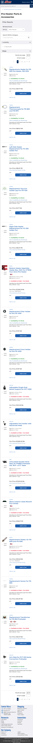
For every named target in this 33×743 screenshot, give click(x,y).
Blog (2, 721)
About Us (3, 732)
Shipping (19, 713)
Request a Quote (22, 708)
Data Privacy (21, 733)
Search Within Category (10, 35)
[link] (13, 62)
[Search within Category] (28, 37)
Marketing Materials (7, 724)
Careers (3, 733)
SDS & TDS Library (6, 725)
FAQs (2, 722)
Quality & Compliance (7, 727)
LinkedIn (19, 721)
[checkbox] (3, 46)
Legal (19, 732)
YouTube (19, 724)
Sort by (5, 29)
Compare (5, 74)
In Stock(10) (7, 46)
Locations (4, 735)
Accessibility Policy (23, 735)
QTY (10, 91)
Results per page (20, 55)
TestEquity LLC (23, 740)
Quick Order (20, 710)
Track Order (20, 714)
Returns (19, 711)
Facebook (20, 719)
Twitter (19, 722)
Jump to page (21, 58)
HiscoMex (4, 719)
